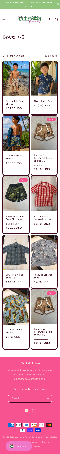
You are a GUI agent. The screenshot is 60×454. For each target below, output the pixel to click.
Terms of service (31, 442)
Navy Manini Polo (43, 101)
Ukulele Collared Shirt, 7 (14, 331)
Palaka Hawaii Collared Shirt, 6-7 (43, 218)
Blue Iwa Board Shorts (14, 157)
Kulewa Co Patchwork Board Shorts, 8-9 (43, 332)
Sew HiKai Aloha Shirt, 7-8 (14, 276)
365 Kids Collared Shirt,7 (43, 276)
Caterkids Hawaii (17, 437)
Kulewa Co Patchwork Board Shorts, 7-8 (43, 158)
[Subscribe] (48, 398)
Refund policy (51, 437)
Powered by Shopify (33, 437)
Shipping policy (48, 442)
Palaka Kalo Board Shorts (15, 102)
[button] (4, 19)
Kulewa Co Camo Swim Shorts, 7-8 (15, 218)
